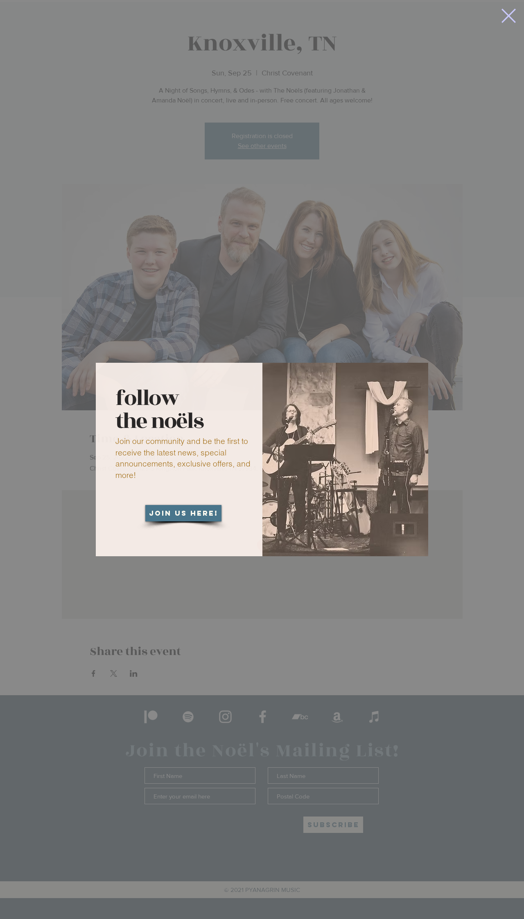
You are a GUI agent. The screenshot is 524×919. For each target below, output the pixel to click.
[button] (508, 15)
